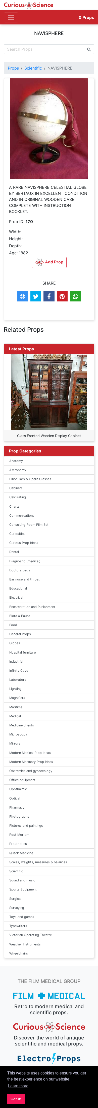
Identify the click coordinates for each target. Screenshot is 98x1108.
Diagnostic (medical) (24, 561)
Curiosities (17, 534)
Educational (18, 588)
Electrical (16, 597)
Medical (15, 716)
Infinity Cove (18, 670)
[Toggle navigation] (11, 17)
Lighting (15, 689)
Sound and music (22, 880)
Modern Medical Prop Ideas (30, 753)
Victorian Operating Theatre (30, 935)
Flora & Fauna (19, 616)
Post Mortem (19, 835)
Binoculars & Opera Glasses (30, 479)
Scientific (33, 68)
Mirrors (14, 743)
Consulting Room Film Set (28, 525)
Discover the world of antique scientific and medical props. (49, 1041)
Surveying (16, 908)
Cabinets (16, 488)
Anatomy (16, 461)
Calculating (17, 497)
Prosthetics (18, 844)
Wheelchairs (18, 953)
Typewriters (18, 926)
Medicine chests (21, 725)
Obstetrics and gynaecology (30, 771)
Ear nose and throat (24, 579)
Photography (19, 816)
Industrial (16, 661)
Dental (14, 552)
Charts (14, 506)
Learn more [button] (18, 1086)
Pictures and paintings (26, 825)
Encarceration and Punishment (32, 607)
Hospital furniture (22, 652)
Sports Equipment (23, 889)
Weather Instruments (25, 944)
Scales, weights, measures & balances (38, 862)
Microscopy (18, 734)
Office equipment (22, 780)
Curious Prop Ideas (23, 543)
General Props (20, 634)
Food (13, 625)
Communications (21, 515)
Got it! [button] (16, 1099)
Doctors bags (19, 570)
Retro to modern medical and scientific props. (49, 1009)
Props (86, 17)
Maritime (15, 707)
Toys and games (21, 917)
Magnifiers (17, 698)
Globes (14, 643)
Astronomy (17, 470)
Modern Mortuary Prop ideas (31, 762)
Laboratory (17, 680)
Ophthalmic (18, 789)
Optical (14, 798)
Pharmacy (16, 807)
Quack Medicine (21, 853)
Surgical (15, 899)
